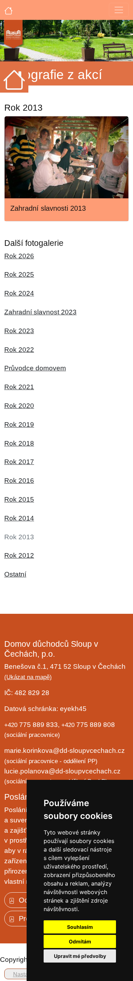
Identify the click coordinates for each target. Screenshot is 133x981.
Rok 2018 (19, 443)
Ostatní (15, 574)
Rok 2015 (19, 499)
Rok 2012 (19, 555)
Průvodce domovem (35, 368)
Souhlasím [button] (80, 927)
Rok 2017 (19, 461)
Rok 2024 (19, 293)
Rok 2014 (19, 518)
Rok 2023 (19, 331)
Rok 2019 (19, 424)
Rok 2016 (19, 480)
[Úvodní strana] (8, 10)
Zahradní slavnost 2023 (40, 312)
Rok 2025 (19, 274)
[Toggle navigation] (119, 10)
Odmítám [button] (80, 941)
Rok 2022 (19, 349)
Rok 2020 (19, 405)
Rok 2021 (19, 387)
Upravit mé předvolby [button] (80, 956)
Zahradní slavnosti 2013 (48, 208)
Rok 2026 (19, 256)
